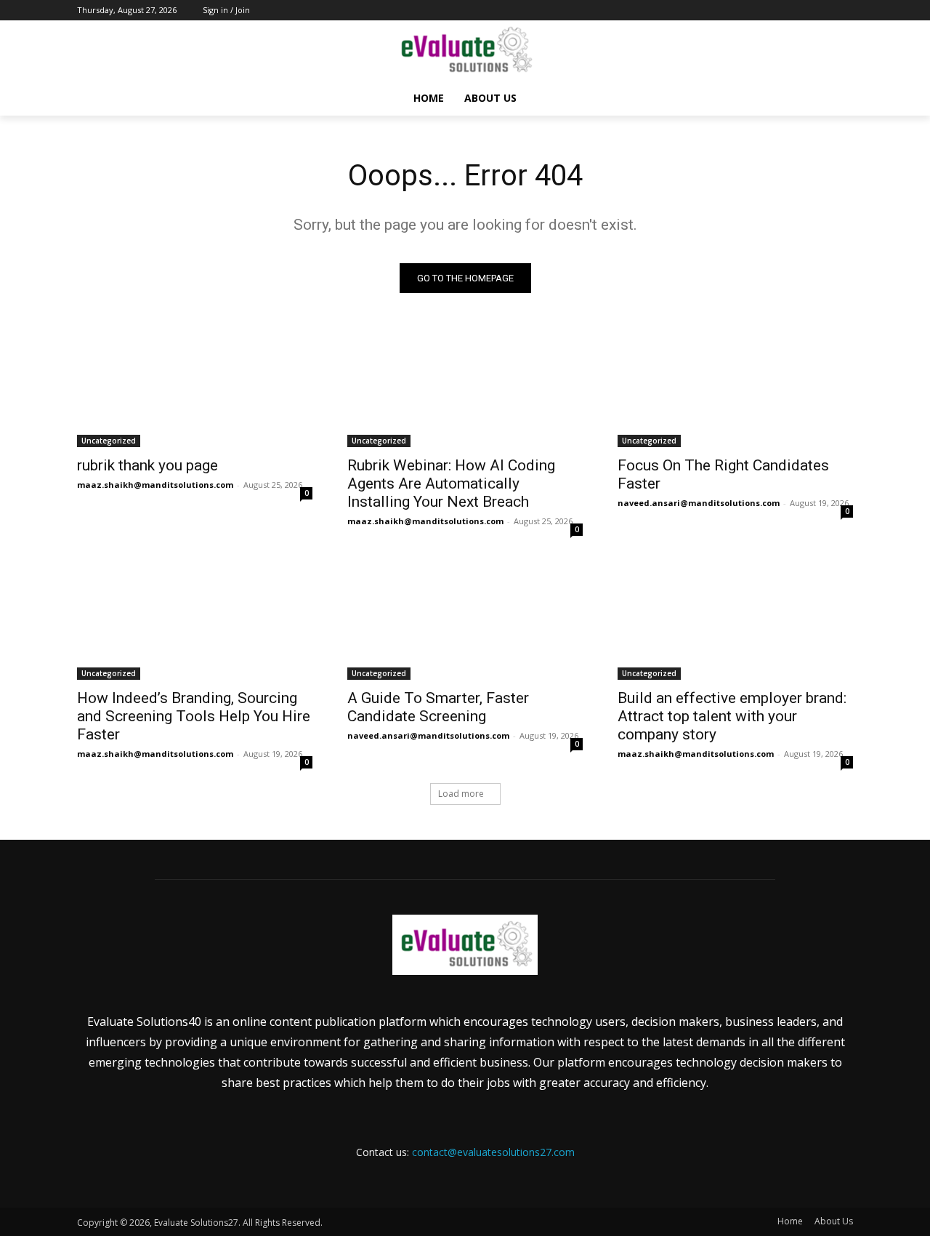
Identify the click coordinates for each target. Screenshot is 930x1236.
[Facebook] (764, 10)
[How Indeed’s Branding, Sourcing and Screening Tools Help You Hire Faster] (194, 621)
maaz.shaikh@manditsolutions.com (155, 484)
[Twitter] (804, 10)
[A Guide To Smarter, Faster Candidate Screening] (465, 621)
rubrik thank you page (147, 465)
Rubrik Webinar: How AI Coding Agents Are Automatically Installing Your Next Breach (451, 483)
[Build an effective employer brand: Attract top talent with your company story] (735, 621)
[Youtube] (844, 10)
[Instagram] (784, 10)
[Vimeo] (824, 10)
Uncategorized (108, 441)
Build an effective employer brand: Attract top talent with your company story (732, 716)
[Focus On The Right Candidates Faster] (735, 388)
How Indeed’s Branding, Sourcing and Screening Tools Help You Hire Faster (193, 716)
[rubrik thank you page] (194, 388)
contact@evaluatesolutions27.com (493, 1152)
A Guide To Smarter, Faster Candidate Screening (438, 707)
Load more (461, 793)
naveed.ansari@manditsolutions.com (699, 502)
